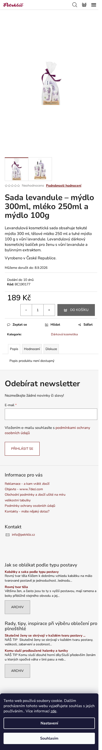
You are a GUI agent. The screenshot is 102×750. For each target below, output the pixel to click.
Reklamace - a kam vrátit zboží (27, 483)
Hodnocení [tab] (32, 349)
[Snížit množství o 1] (26, 310)
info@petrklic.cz (23, 534)
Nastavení (49, 723)
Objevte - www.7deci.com (24, 489)
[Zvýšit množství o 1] (49, 310)
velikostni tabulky (18, 500)
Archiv (17, 607)
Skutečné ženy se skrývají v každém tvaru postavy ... (45, 635)
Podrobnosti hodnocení (63, 185)
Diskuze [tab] (51, 349)
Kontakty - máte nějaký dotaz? (27, 511)
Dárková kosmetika (64, 334)
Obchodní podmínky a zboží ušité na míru (35, 494)
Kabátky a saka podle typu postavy (32, 572)
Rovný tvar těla (16, 587)
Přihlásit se (22, 448)
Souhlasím (49, 738)
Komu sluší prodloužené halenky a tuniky (36, 650)
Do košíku (79, 310)
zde (53, 711)
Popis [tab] (14, 349)
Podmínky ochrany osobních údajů (30, 505)
